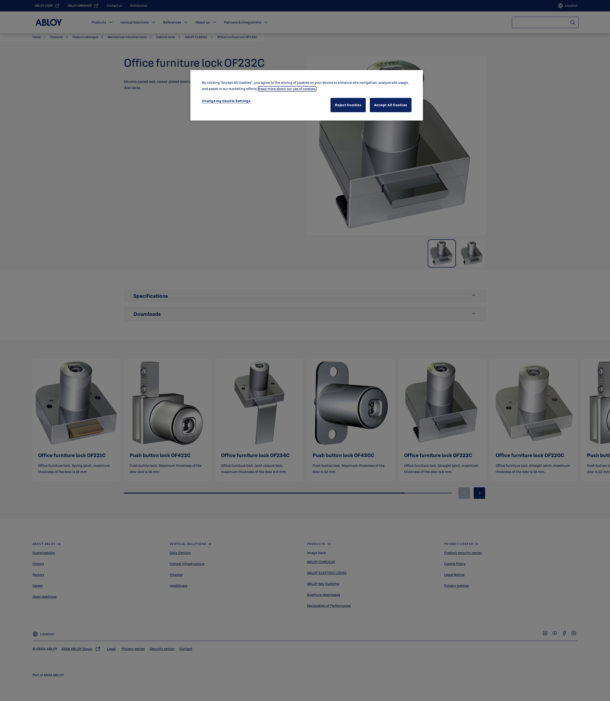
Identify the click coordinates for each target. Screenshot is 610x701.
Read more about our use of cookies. (287, 88)
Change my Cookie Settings (226, 101)
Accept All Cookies (390, 105)
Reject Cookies (348, 105)
